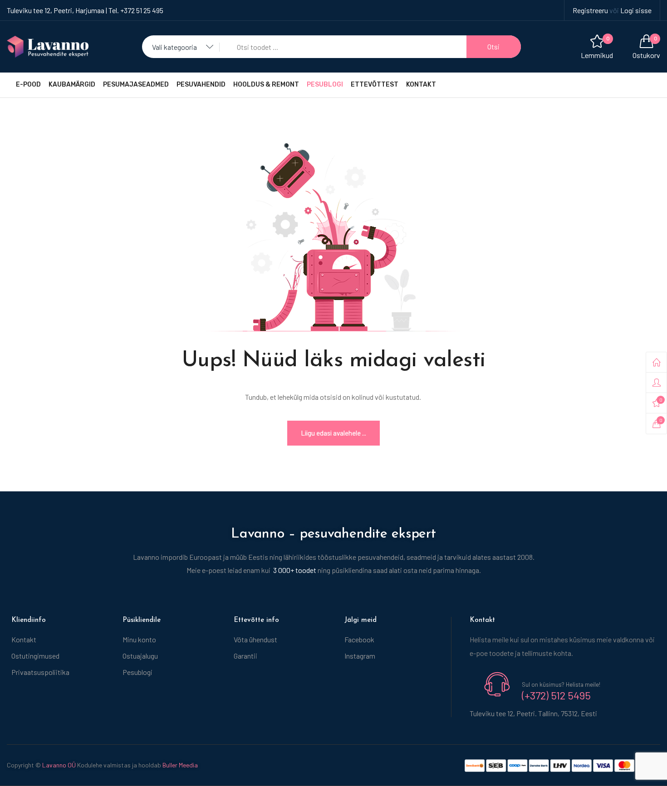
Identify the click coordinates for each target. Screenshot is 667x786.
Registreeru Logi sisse (612, 10)
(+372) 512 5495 (556, 695)
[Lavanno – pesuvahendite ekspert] (47, 45)
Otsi (493, 46)
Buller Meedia (180, 765)
